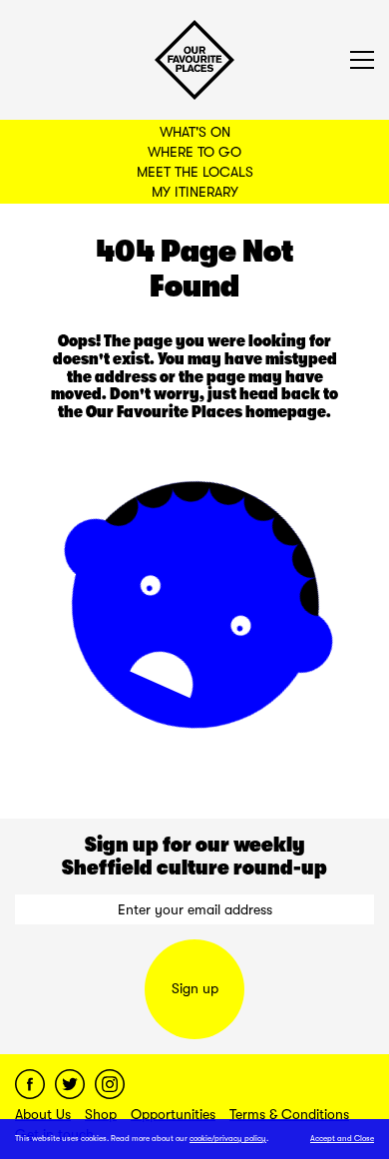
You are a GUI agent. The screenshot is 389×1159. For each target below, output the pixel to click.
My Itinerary (195, 192)
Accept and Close (342, 1138)
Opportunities (173, 1114)
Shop (101, 1114)
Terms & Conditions (289, 1114)
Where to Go (194, 152)
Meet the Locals (195, 172)
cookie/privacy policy (228, 1138)
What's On (195, 132)
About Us (43, 1114)
